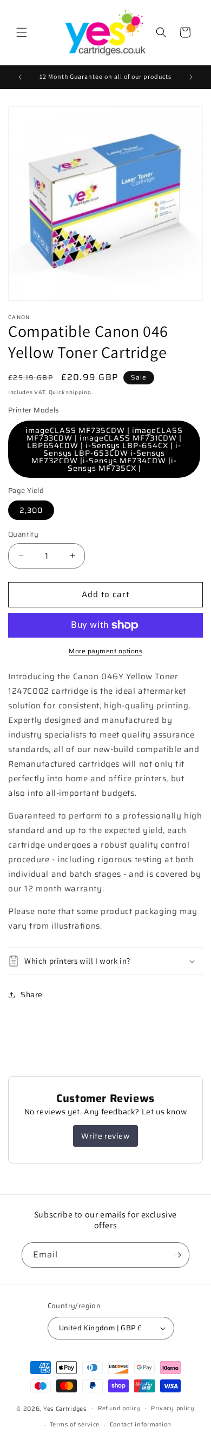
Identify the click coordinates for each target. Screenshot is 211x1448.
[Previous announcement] (20, 77)
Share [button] (32, 994)
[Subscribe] (177, 1255)
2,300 (31, 510)
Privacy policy (173, 1408)
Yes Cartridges (65, 1408)
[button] (22, 32)
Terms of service (75, 1424)
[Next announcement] (191, 77)
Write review (105, 1136)
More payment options (105, 651)
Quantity (23, 534)
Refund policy (119, 1408)
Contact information (141, 1424)
